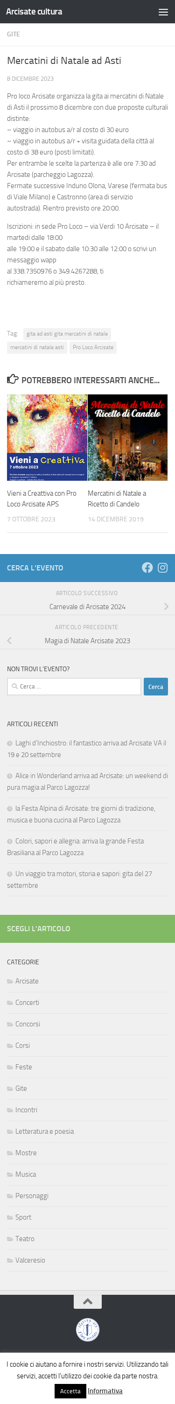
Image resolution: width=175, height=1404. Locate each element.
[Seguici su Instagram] (162, 567)
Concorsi (27, 1024)
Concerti (27, 1002)
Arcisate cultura (34, 11)
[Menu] (163, 11)
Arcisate (27, 981)
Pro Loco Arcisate (93, 347)
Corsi (22, 1045)
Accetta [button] (70, 1391)
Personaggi (32, 1196)
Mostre (26, 1153)
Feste (23, 1067)
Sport (23, 1217)
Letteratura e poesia (44, 1131)
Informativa (105, 1391)
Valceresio (30, 1260)
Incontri (26, 1110)
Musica (25, 1174)
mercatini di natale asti (37, 347)
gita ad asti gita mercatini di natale (67, 333)
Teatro (25, 1239)
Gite (13, 34)
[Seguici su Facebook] (147, 567)
